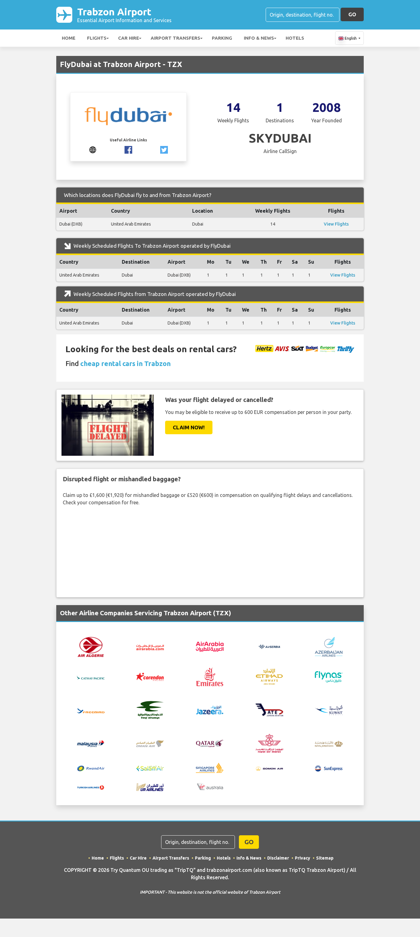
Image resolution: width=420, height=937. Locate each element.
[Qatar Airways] (210, 743)
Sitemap (325, 858)
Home (68, 38)
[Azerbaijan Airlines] (329, 646)
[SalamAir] (150, 767)
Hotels (295, 38)
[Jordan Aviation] (269, 709)
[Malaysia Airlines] (91, 743)
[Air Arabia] (150, 647)
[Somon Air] (269, 767)
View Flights (336, 224)
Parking (222, 38)
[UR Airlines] (150, 786)
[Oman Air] (150, 743)
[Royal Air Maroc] (269, 743)
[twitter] (164, 149)
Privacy (302, 858)
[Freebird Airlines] (91, 710)
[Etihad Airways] (269, 676)
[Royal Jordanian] (329, 743)
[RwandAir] (91, 767)
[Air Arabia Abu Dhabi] (210, 646)
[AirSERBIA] (269, 646)
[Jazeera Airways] (210, 709)
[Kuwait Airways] (329, 709)
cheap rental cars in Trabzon (125, 363)
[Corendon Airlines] (150, 676)
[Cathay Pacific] (91, 676)
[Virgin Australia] (210, 786)
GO (352, 14)
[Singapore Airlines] (210, 767)
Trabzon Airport (124, 14)
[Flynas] (329, 676)
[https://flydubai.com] (93, 149)
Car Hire (128, 38)
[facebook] (128, 149)
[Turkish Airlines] (91, 787)
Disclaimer (278, 858)
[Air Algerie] (91, 646)
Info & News (259, 38)
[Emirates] (210, 676)
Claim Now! (189, 427)
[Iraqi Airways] (150, 709)
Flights (96, 38)
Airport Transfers (175, 38)
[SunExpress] (329, 767)
